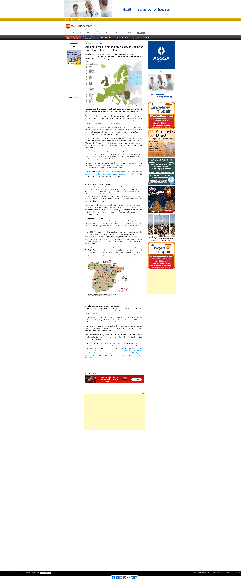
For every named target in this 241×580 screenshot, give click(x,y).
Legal (222, 572)
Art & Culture (131, 33)
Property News (89, 33)
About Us (227, 572)
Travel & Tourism (119, 33)
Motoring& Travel (99, 33)
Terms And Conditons (206, 572)
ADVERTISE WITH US (81, 19)
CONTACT (72, 19)
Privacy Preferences (45, 573)
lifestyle (108, 33)
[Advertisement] (114, 412)
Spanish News (70, 33)
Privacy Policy (216, 572)
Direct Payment (197, 572)
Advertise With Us (235, 572)
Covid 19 (79, 33)
